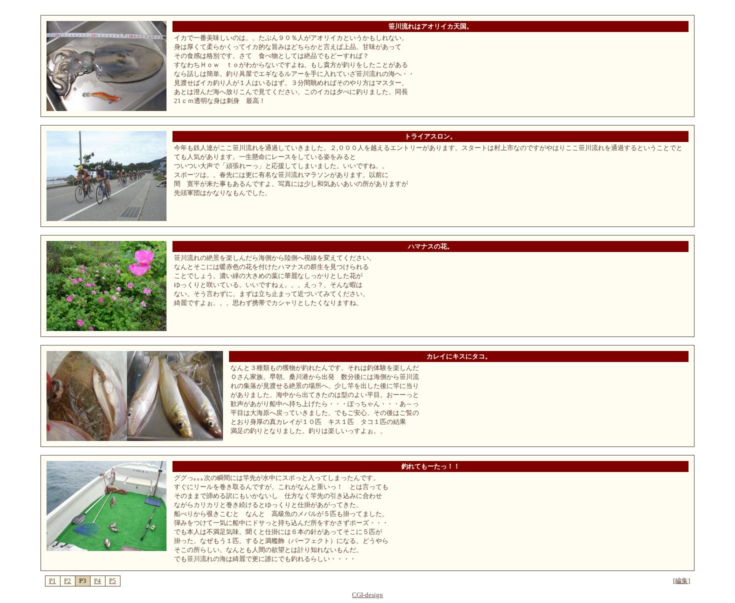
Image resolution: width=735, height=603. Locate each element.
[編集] (681, 580)
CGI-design (367, 594)
